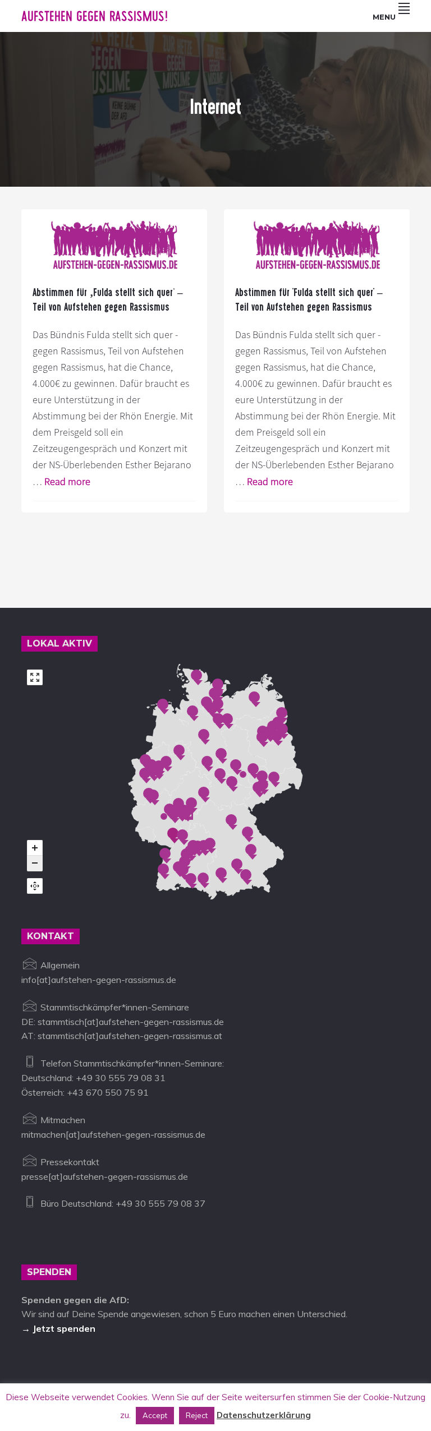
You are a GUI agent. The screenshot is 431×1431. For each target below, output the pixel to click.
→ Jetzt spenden (58, 1328)
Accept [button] (155, 1415)
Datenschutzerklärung (264, 1415)
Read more (67, 481)
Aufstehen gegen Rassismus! (94, 16)
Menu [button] (384, 16)
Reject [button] (197, 1415)
